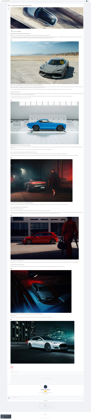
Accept (2, 417)
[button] (11, 1)
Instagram (12, 367)
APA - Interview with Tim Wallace (46, 378)
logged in (15, 397)
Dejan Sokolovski (12, 370)
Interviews (9, 4)
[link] (9, 15)
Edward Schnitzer (45, 389)
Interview (16, 370)
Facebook (12, 366)
